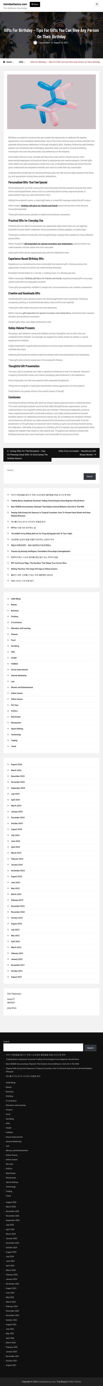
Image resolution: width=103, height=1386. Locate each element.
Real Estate (15, 717)
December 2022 (18, 906)
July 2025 (15, 794)
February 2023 (17, 900)
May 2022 (15, 935)
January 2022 (17, 959)
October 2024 (17, 823)
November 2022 (18, 912)
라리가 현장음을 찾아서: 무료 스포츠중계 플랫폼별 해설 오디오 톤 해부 (41, 495)
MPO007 (11, 1002)
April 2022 (15, 941)
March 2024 (16, 853)
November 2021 (18, 965)
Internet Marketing (19, 675)
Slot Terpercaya (14, 994)
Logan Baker (44, 42)
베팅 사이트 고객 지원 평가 (22, 581)
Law (12, 681)
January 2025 (17, 812)
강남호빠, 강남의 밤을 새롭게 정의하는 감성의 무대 (32, 539)
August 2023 (16, 876)
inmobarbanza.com (15, 4)
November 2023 (18, 871)
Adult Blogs (16, 599)
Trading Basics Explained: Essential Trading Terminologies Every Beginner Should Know (47, 501)
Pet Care (14, 705)
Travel (13, 746)
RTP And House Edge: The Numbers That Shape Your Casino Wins (39, 563)
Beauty (14, 605)
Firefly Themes (74, 1382)
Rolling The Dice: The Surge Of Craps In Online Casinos (34, 569)
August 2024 (16, 829)
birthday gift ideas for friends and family (39, 206)
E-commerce (16, 622)
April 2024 (15, 847)
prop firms (11, 1008)
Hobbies (14, 664)
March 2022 (16, 947)
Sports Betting (17, 729)
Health (14, 658)
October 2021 (17, 971)
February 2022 (17, 953)
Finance (14, 634)
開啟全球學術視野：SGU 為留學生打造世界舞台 (31, 545)
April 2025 (15, 800)
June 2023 (15, 882)
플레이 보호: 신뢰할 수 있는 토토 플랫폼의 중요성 (32, 575)
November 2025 (18, 782)
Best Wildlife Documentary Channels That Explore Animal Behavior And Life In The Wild (47, 507)
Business (15, 611)
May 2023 (15, 888)
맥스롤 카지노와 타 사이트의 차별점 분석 (28, 522)
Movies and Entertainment (22, 687)
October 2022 (17, 918)
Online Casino (17, 693)
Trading (14, 740)
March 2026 (16, 770)
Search (10, 470)
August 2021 (16, 977)
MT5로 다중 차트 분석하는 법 (23, 528)
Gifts (21, 62)
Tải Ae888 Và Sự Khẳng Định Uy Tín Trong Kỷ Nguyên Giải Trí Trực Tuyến (41, 533)
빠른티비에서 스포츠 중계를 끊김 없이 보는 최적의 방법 (34, 557)
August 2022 (16, 924)
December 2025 (18, 776)
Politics (14, 711)
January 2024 (17, 865)
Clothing (14, 616)
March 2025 (16, 806)
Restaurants (16, 723)
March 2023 (16, 894)
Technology (16, 734)
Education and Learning (21, 628)
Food (13, 640)
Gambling (15, 646)
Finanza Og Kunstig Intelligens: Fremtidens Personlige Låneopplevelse (40, 551)
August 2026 (16, 764)
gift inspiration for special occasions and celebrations (48, 244)
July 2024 (15, 835)
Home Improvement (19, 670)
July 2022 (15, 930)
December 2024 (18, 817)
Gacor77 (11, 999)
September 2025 (18, 788)
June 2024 (15, 841)
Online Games (17, 699)
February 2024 (17, 859)
